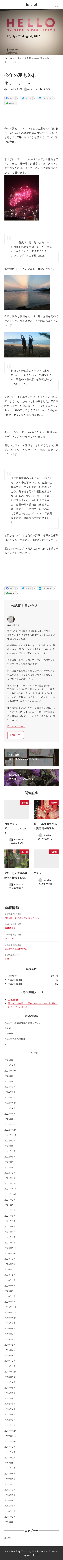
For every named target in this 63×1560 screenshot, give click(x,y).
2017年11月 (10, 1436)
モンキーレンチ (40, 1551)
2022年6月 (10, 1156)
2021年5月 (10, 1221)
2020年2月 (10, 1296)
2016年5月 (10, 1505)
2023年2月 (10, 1119)
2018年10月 (10, 1377)
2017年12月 (10, 1430)
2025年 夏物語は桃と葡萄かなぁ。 (22, 1022)
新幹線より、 (11, 1028)
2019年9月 (10, 1323)
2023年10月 (10, 1102)
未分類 (47, 89)
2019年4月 (10, 1350)
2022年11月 (10, 1135)
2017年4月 (10, 1473)
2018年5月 (10, 1403)
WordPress (33, 1555)
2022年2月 (10, 1172)
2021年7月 (10, 1210)
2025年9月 (10, 1065)
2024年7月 (10, 1076)
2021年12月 (10, 1183)
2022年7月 (10, 1151)
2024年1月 (10, 1097)
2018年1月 (10, 1425)
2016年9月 (10, 1489)
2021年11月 (10, 1188)
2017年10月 (10, 1441)
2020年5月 (10, 1280)
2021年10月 (10, 1194)
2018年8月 (10, 1387)
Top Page (13, 999)
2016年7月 (10, 1495)
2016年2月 (10, 1522)
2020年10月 (10, 1253)
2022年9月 (10, 1140)
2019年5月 (10, 1344)
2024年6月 (10, 1081)
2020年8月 (10, 1264)
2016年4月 (10, 1511)
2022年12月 (10, 1129)
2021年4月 (10, 1226)
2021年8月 (10, 1205)
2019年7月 (10, 1333)
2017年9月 (10, 1446)
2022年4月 (10, 1167)
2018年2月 (10, 1419)
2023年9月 (10, 1108)
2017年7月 (10, 1457)
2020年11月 (10, 1248)
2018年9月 (10, 1382)
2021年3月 (10, 1231)
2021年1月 (10, 1242)
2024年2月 (10, 1092)
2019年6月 (10, 1339)
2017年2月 (10, 1484)
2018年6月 (10, 1398)
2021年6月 (10, 1215)
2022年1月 (10, 1178)
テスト (7, 1044)
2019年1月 (10, 1366)
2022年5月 (10, 1162)
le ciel (31, 4)
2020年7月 (10, 1269)
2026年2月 (10, 1060)
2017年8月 (10, 1452)
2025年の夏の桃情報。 (16, 1038)
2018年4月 (10, 1409)
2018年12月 (10, 1371)
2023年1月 (10, 1124)
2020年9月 (10, 1258)
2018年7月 (10, 1393)
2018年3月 (10, 1414)
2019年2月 (10, 1360)
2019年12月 (10, 1307)
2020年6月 (10, 1274)
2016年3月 (10, 1516)
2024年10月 (10, 1070)
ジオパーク (10, 1033)
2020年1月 (10, 1301)
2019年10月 (10, 1317)
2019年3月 (10, 1355)
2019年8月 (10, 1328)
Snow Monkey (12, 1551)
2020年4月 (10, 1285)
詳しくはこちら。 (16, 726)
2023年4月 (10, 1113)
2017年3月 (10, 1479)
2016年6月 (10, 1500)
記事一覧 (15, 735)
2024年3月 (10, 1086)
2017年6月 (10, 1463)
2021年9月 (10, 1199)
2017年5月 (10, 1468)
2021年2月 (10, 1237)
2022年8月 (10, 1145)
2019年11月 (10, 1312)
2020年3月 (10, 1291)
